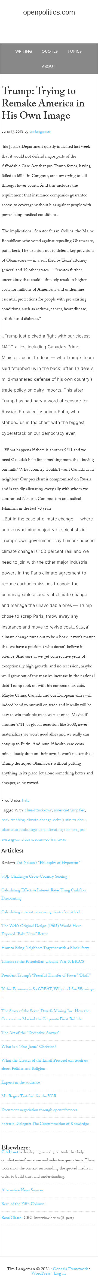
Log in (60, 1274)
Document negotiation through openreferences (39, 1110)
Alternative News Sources (22, 1190)
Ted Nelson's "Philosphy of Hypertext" (48, 863)
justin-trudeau (73, 820)
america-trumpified (69, 810)
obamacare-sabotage (19, 829)
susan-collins (45, 839)
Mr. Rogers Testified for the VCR (28, 1096)
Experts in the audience (20, 1083)
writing (23, 51)
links (25, 800)
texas (61, 839)
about (48, 66)
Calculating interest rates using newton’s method (40, 912)
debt (57, 820)
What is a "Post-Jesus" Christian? (28, 1047)
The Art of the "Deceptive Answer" (30, 1033)
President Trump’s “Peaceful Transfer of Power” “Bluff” (46, 976)
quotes (50, 51)
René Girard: (12, 1218)
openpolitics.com (49, 12)
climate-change (38, 820)
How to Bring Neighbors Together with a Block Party (45, 948)
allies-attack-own (38, 810)
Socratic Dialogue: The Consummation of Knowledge (45, 1124)
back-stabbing (13, 820)
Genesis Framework (70, 1269)
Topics (75, 51)
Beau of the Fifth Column (22, 1204)
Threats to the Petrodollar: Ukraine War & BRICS (42, 962)
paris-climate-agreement (58, 829)
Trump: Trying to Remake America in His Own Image (43, 105)
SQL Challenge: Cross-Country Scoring (34, 877)
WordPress (41, 1274)
